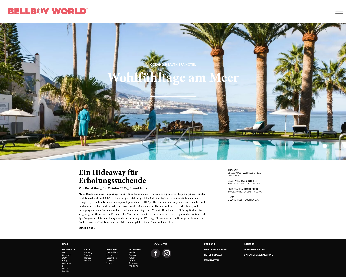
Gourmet (66, 255)
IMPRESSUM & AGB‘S (254, 249)
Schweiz (110, 260)
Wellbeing (133, 266)
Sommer (88, 255)
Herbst (87, 258)
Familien (66, 271)
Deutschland (112, 252)
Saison (87, 249)
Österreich (112, 258)
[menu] (339, 11)
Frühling (88, 252)
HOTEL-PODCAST (213, 255)
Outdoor (133, 260)
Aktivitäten (135, 249)
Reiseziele (112, 249)
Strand (65, 268)
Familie (132, 252)
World (109, 263)
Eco (64, 266)
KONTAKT (249, 244)
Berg (64, 260)
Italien (109, 255)
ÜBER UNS (209, 244)
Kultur (132, 258)
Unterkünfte (68, 249)
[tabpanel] (173, 91)
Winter (87, 260)
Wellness (66, 263)
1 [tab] (324, 146)
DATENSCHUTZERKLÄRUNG (258, 255)
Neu (64, 252)
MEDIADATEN (211, 260)
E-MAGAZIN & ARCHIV (215, 249)
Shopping (133, 263)
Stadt (64, 258)
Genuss (132, 255)
